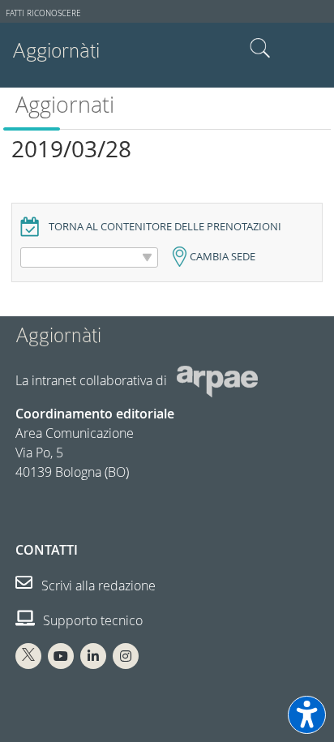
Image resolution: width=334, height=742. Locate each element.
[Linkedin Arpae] (93, 656)
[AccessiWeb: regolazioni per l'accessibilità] (307, 715)
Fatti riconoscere (43, 13)
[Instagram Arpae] (126, 656)
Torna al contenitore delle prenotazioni (165, 227)
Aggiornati (64, 104)
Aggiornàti (56, 50)
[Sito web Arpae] (217, 380)
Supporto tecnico (91, 620)
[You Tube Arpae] (61, 656)
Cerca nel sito (260, 48)
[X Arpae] (28, 656)
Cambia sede (222, 257)
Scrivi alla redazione (97, 585)
